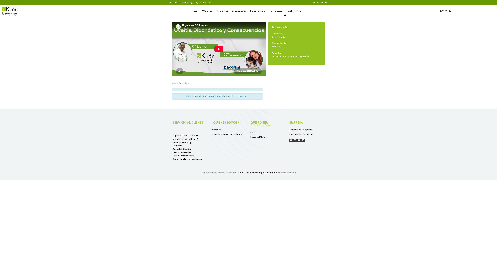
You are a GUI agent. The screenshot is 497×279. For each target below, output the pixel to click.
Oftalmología (278, 37)
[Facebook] (313, 2)
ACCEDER (445, 11)
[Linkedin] (325, 2)
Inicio (195, 11)
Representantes (258, 11)
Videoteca (276, 11)
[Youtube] (321, 2)
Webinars (207, 11)
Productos (221, 11)
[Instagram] (317, 2)
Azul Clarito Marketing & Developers (258, 172)
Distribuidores (238, 11)
